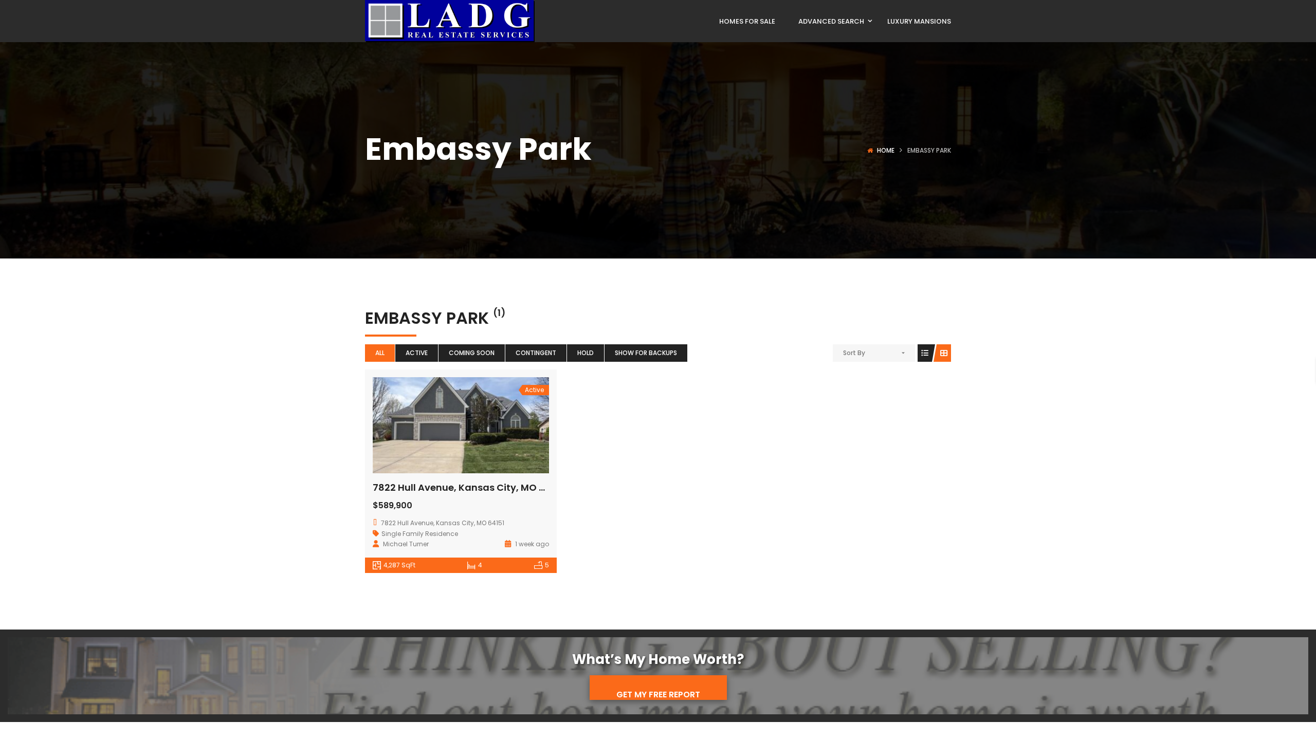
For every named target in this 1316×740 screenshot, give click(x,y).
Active (417, 352)
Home (885, 150)
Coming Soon (472, 352)
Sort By (854, 352)
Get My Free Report (658, 694)
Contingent (536, 352)
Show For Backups (646, 352)
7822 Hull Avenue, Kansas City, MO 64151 (468, 487)
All (380, 352)
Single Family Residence (419, 533)
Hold (585, 352)
